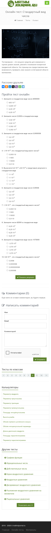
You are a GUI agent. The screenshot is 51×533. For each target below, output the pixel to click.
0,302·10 (12, 126)
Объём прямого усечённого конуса (16, 421)
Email (6, 321)
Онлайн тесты (18, 529)
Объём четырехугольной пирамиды (17, 426)
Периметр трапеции (11, 403)
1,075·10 (12, 243)
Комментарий (10, 331)
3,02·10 (12, 120)
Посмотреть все (24, 505)
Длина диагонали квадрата (13, 431)
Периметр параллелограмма (14, 440)
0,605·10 (12, 106)
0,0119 (11, 164)
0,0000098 (13, 264)
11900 (11, 157)
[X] (13, 86)
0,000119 (12, 154)
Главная (19, 20)
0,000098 (12, 270)
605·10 (12, 102)
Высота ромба (8, 417)
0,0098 (11, 260)
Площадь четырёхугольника (14, 412)
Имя (6, 312)
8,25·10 (12, 226)
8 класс (35, 20)
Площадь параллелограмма (14, 435)
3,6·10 (11, 137)
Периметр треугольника (12, 398)
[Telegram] (23, 86)
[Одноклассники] (6, 86)
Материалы (31, 529)
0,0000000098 (14, 267)
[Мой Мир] (9, 86)
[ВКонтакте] (3, 86)
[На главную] (22, 3)
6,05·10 (12, 109)
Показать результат (26, 277)
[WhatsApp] (19, 86)
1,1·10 (12, 181)
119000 (12, 161)
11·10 (11, 174)
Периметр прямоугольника (13, 408)
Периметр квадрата (10, 394)
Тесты (28, 20)
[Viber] (16, 86)
